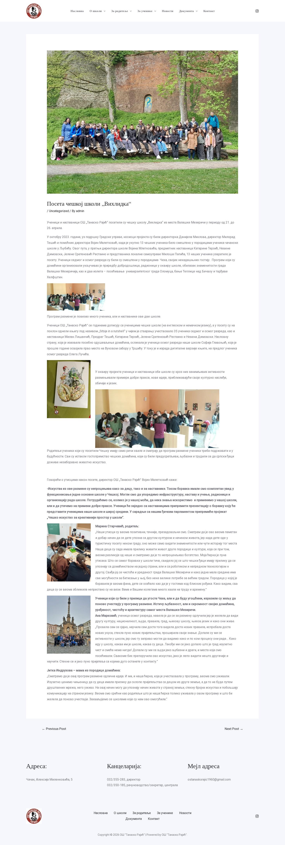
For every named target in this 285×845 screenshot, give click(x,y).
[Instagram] (257, 11)
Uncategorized (59, 211)
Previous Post (54, 729)
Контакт (209, 11)
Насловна (77, 11)
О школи (96, 11)
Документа (186, 11)
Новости (167, 11)
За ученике (144, 11)
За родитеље (119, 11)
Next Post (234, 729)
